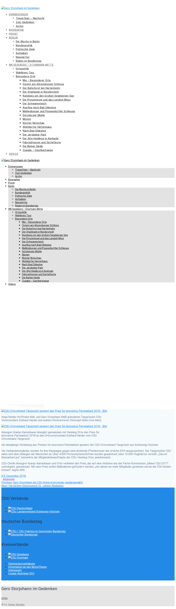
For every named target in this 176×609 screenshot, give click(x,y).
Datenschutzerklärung (21, 563)
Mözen (27, 119)
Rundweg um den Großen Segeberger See (48, 95)
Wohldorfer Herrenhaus (37, 126)
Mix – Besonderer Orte (37, 80)
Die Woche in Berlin (28, 41)
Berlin (13, 37)
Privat (13, 34)
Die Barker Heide (33, 146)
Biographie (16, 30)
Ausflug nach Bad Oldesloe (39, 107)
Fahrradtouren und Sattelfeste (42, 142)
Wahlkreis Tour (25, 72)
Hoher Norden (16, 604)
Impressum (15, 570)
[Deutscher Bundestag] (22, 534)
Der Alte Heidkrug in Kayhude (41, 138)
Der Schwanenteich (35, 103)
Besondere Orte (25, 76)
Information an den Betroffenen (27, 567)
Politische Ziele (25, 49)
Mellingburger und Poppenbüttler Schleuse (49, 111)
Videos (13, 154)
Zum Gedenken (25, 22)
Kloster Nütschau (34, 123)
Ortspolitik (22, 68)
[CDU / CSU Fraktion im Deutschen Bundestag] (37, 531)
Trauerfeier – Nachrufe (30, 18)
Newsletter (23, 57)
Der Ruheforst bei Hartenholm (41, 88)
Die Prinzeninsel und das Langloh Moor (47, 99)
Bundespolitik (24, 45)
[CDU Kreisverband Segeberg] (18, 554)
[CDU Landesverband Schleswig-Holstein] (34, 511)
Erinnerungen (18, 14)
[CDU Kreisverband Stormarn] (18, 557)
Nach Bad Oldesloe (34, 130)
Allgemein (9, 479)
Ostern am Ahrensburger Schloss (43, 84)
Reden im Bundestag (28, 60)
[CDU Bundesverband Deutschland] (20, 508)
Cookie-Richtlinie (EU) (21, 573)
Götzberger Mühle (34, 115)
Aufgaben (22, 53)
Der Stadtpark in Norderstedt (41, 91)
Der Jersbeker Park (34, 134)
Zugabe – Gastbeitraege (38, 150)
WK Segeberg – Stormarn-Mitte (31, 64)
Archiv (20, 26)
